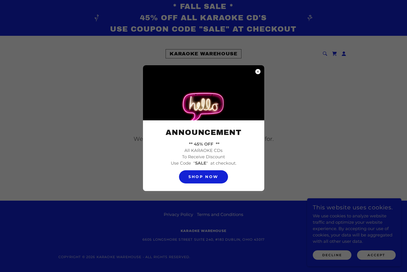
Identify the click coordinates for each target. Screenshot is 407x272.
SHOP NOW (203, 177)
